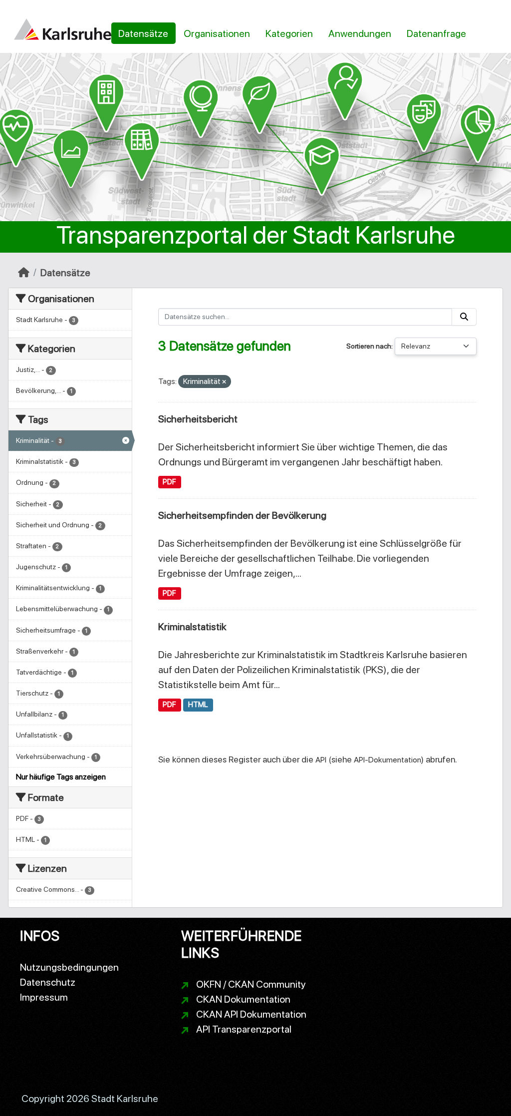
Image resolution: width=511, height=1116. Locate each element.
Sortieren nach (368, 346)
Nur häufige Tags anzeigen (61, 776)
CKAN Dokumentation (243, 999)
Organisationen (217, 33)
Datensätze (143, 33)
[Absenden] (464, 317)
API (320, 759)
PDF (169, 481)
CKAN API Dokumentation (251, 1014)
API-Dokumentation (387, 759)
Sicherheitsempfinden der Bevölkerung (242, 515)
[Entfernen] (224, 382)
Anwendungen (359, 33)
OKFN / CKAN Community (251, 984)
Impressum (44, 997)
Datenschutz (47, 982)
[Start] (23, 273)
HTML (198, 704)
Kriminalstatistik (192, 627)
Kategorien (289, 33)
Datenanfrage (436, 33)
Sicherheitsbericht (198, 419)
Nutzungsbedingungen (69, 967)
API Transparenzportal (243, 1029)
